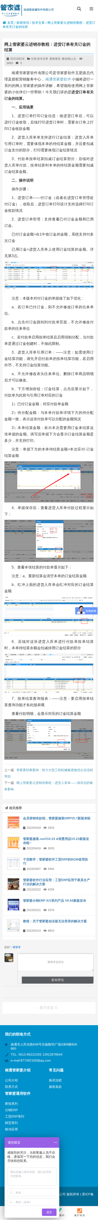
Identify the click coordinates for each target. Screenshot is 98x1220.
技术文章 (38, 22)
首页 (10, 22)
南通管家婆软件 (58, 79)
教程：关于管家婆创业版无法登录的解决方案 (55, 921)
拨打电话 (79, 1215)
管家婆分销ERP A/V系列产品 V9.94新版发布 (54, 900)
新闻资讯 (22, 22)
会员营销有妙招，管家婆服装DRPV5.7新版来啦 (56, 818)
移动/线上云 (69, 58)
